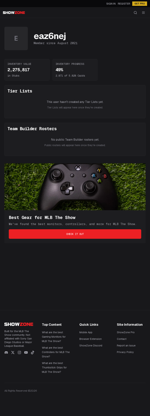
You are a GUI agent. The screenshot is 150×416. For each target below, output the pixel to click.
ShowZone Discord (90, 345)
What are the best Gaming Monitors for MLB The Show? (54, 337)
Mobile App (85, 332)
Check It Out (75, 234)
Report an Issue (126, 345)
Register (124, 3)
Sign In (111, 3)
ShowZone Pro (126, 332)
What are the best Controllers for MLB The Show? (56, 352)
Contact (121, 339)
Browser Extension (90, 339)
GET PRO (139, 3)
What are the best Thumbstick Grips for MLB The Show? (54, 367)
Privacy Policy (125, 352)
